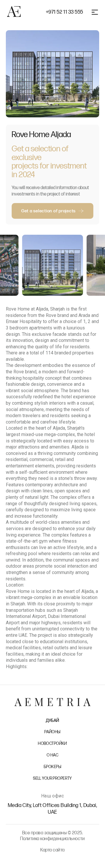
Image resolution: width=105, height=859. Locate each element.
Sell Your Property (52, 778)
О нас (52, 755)
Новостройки (52, 743)
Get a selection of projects (48, 211)
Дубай (52, 720)
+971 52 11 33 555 (64, 12)
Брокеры (52, 766)
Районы (52, 731)
